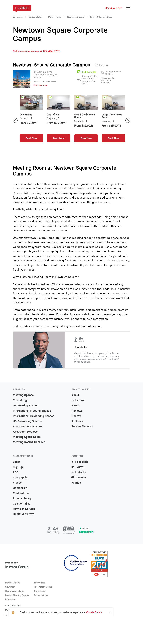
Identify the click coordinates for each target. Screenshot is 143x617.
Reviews (77, 410)
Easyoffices (39, 582)
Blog (78, 482)
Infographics (21, 477)
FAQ (15, 472)
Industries (78, 400)
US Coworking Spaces (27, 421)
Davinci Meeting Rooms (17, 595)
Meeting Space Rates (27, 437)
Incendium (10, 599)
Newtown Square (75, 17)
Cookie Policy (22, 503)
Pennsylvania (54, 17)
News (75, 405)
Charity (76, 416)
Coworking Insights (14, 591)
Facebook (81, 461)
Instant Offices (12, 582)
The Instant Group (43, 586)
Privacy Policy (22, 498)
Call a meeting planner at (36, 51)
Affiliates (77, 421)
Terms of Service (24, 509)
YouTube (80, 477)
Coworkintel (40, 591)
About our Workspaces (27, 426)
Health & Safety (23, 514)
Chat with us (21, 493)
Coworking (20, 400)
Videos (17, 482)
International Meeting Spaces (32, 410)
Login (16, 461)
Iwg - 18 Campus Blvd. (101, 17)
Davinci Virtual (41, 595)
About (75, 395)
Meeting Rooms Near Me (29, 442)
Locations (18, 17)
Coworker (10, 586)
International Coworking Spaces (33, 416)
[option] (31, 120)
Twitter (79, 467)
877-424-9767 (113, 8)
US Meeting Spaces (25, 405)
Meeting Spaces (23, 395)
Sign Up (18, 467)
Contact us (20, 488)
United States (35, 17)
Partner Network (82, 426)
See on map (40, 84)
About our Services (25, 431)
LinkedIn (80, 472)
